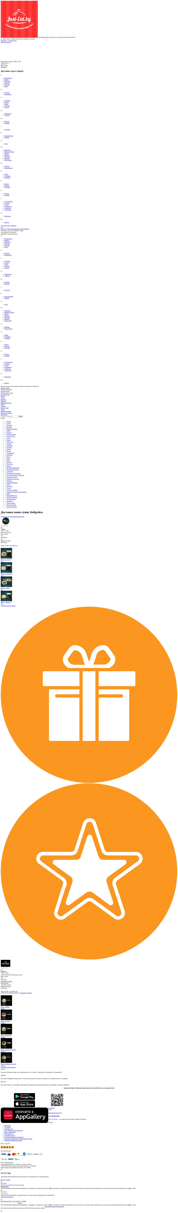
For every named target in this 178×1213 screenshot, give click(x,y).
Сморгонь (7, 208)
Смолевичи (8, 206)
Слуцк (6, 205)
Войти (3, 229)
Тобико (3, 529)
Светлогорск (8, 201)
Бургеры (9, 425)
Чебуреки (10, 455)
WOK (8, 431)
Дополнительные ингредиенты (16, 492)
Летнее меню (11, 503)
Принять (47, 1206)
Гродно (6, 107)
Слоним (7, 203)
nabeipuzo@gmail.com (55, 1113)
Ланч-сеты (10, 442)
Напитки (9, 486)
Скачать (7, 1180)
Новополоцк (8, 168)
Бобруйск (7, 81)
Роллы (9, 451)
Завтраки (9, 501)
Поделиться (5, 1186)
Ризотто (9, 462)
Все (9, 516)
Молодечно (8, 160)
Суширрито (10, 453)
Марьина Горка (9, 152)
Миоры (6, 155)
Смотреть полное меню (8, 606)
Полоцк (6, 185)
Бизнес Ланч (11, 436)
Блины (9, 466)
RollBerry (4, 971)
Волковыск (7, 94)
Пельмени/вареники (13, 468)
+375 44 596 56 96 (53, 1116)
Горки (6, 104)
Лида (6, 144)
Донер (9, 449)
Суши (8, 423)
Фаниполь (7, 216)
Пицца (9, 421)
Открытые (4, 516)
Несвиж (6, 166)
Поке (8, 460)
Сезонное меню (12, 507)
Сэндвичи (10, 471)
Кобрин (6, 137)
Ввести (20, 1203)
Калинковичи (8, 136)
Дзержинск (7, 113)
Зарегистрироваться (14, 229)
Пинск (6, 184)
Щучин (6, 222)
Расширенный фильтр (17, 516)
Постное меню (11, 505)
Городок (7, 105)
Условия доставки (6, 981)
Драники (9, 445)
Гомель (6, 102)
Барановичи (8, 78)
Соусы (9, 488)
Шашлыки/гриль (12, 429)
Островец (7, 176)
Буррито (9, 447)
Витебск (7, 92)
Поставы (7, 187)
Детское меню (11, 499)
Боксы (9, 440)
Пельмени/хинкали (13, 469)
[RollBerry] (89, 963)
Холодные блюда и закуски (15, 475)
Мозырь (6, 158)
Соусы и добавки (12, 490)
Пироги (9, 432)
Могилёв (7, 157)
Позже (3, 1180)
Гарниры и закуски (13, 479)
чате (10, 61)
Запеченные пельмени (14, 473)
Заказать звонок (6, 42)
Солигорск (7, 210)
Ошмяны (7, 177)
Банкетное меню (12, 497)
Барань (6, 80)
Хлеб (8, 484)
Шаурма (9, 427)
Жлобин (7, 121)
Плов (8, 458)
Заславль (7, 129)
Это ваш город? (6, 225)
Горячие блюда (11, 434)
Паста (8, 457)
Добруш (7, 115)
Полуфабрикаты (12, 495)
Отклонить (53, 1206)
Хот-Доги (10, 464)
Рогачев (6, 195)
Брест (6, 86)
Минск (6, 153)
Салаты (9, 444)
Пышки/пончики (12, 482)
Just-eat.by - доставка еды (9, 40)
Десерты (9, 481)
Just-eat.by (51, 1108)
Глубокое (7, 100)
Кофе (8, 494)
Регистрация (25, 229)
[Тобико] (89, 521)
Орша (6, 174)
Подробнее (60, 1206)
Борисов (7, 83)
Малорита (7, 150)
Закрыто (13, 225)
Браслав (6, 85)
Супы (8, 438)
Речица (6, 193)
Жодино (7, 123)
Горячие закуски (12, 477)
